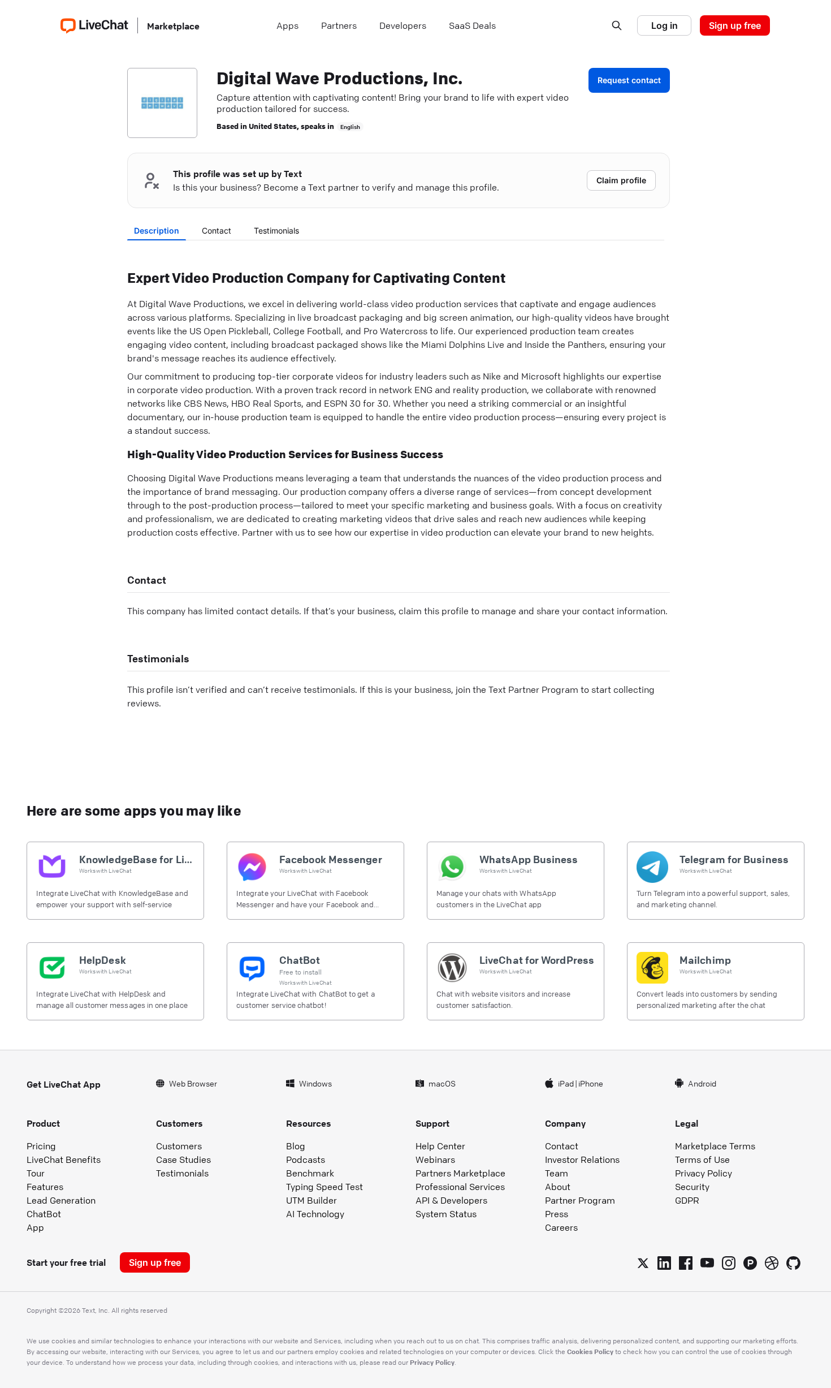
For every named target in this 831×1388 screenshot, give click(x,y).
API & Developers (451, 1200)
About (557, 1186)
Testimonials (276, 230)
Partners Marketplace (460, 1173)
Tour (36, 1173)
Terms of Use (702, 1159)
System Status (446, 1213)
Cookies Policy (590, 1351)
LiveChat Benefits (64, 1159)
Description (156, 230)
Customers (179, 1146)
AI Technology (315, 1213)
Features (45, 1186)
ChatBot (44, 1213)
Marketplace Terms (715, 1146)
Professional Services (460, 1186)
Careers (561, 1227)
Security (692, 1186)
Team (556, 1173)
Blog (295, 1146)
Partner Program (580, 1200)
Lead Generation (61, 1200)
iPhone (590, 1083)
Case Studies (183, 1159)
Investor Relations (582, 1159)
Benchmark (310, 1173)
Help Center (440, 1146)
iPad (566, 1083)
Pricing (41, 1146)
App (35, 1227)
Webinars (435, 1159)
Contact (216, 230)
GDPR (687, 1200)
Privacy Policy (703, 1173)
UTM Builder (311, 1200)
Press (556, 1213)
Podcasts (305, 1159)
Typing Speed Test (324, 1186)
